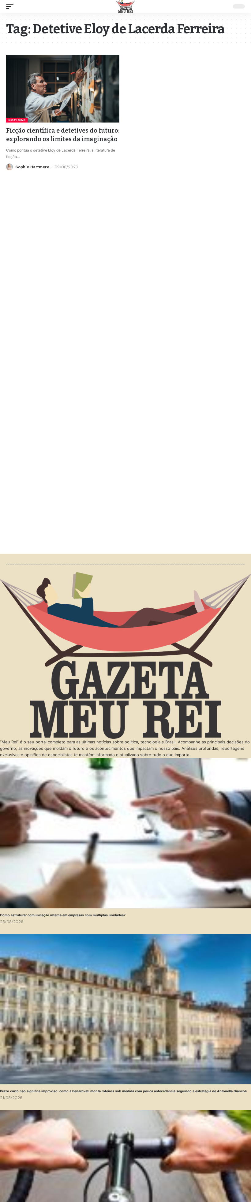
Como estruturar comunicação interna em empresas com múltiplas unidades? (63, 915)
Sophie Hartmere (32, 167)
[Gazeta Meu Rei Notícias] (125, 6)
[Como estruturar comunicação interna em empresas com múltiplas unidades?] (125, 833)
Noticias (17, 120)
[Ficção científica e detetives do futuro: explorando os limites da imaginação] (62, 89)
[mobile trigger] (11, 6)
